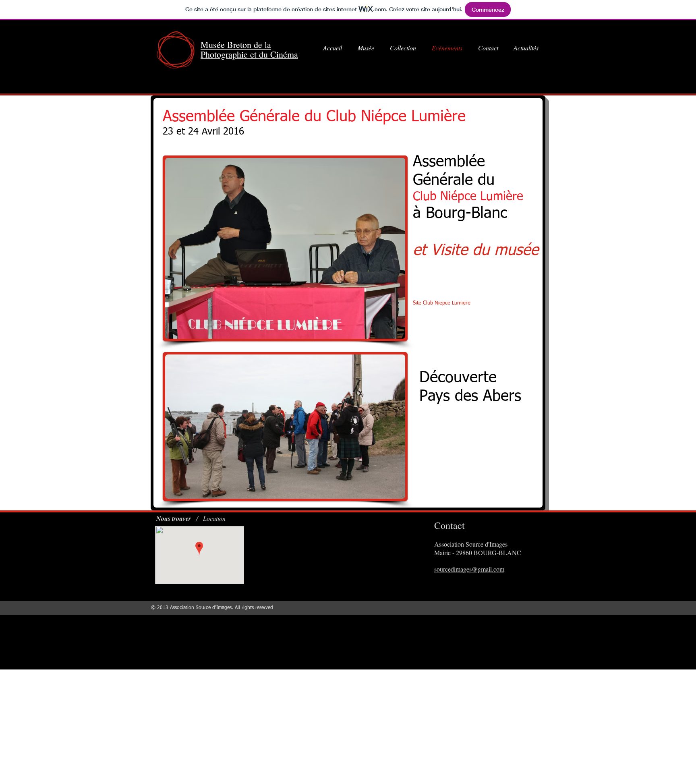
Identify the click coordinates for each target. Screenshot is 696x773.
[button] (285, 248)
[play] (388, 332)
